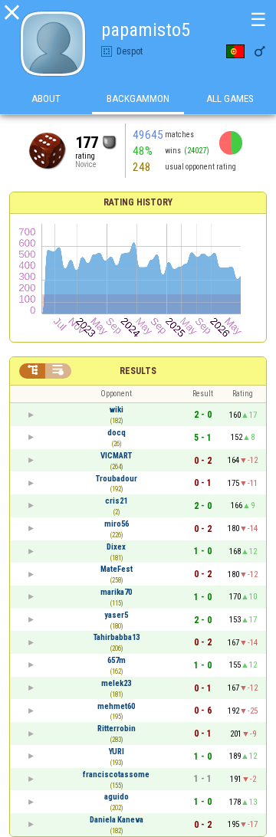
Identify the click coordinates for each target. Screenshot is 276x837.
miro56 (116, 524)
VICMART (116, 456)
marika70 (116, 592)
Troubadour (116, 479)
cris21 (116, 501)
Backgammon (138, 98)
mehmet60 (116, 706)
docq (116, 433)
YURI (116, 752)
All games (230, 98)
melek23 (116, 683)
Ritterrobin (116, 729)
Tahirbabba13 (117, 637)
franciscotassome (116, 775)
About (46, 98)
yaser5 (116, 615)
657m (116, 660)
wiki (116, 410)
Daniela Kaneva (116, 820)
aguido (116, 797)
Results (138, 371)
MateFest (116, 569)
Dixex (116, 547)
